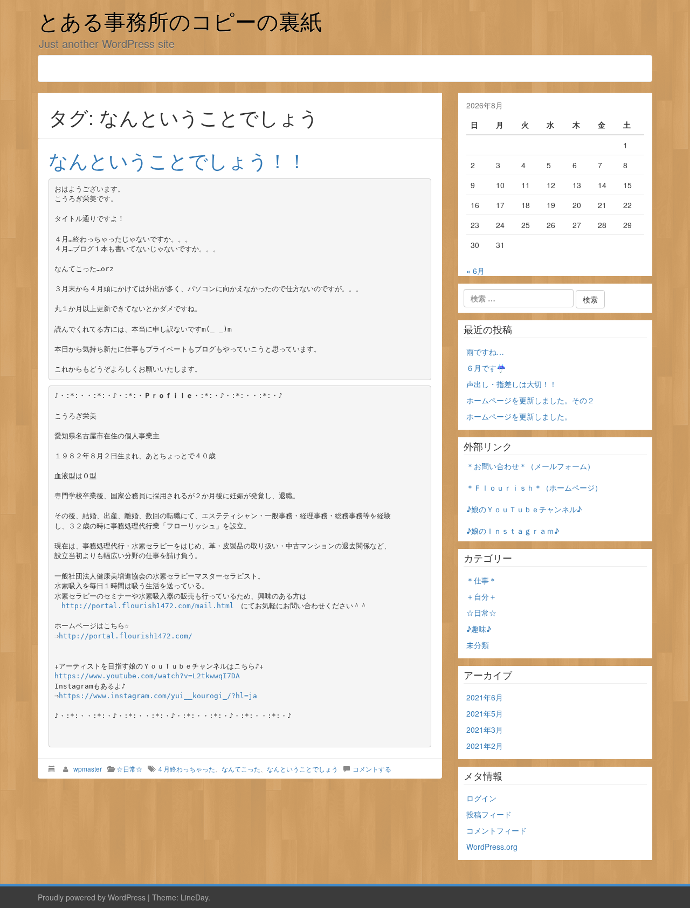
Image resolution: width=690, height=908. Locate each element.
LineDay (194, 897)
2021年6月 (484, 697)
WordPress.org (492, 846)
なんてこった (241, 768)
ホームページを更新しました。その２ (530, 400)
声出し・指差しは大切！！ (511, 384)
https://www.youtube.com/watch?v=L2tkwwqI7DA (147, 676)
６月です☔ (486, 367)
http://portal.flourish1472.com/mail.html (147, 606)
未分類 (477, 644)
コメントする (372, 768)
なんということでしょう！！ (178, 160)
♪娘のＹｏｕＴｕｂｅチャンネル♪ (524, 509)
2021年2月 (484, 745)
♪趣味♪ (478, 628)
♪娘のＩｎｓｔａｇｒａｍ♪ (512, 530)
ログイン (481, 798)
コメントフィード (496, 830)
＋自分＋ (481, 596)
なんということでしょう (302, 768)
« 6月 (475, 270)
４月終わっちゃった (186, 768)
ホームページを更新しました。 (519, 416)
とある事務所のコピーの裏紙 (180, 23)
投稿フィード (489, 814)
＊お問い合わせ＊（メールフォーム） (530, 465)
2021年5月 (484, 713)
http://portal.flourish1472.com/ (125, 636)
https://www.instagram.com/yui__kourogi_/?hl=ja (158, 696)
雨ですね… (485, 351)
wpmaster (87, 768)
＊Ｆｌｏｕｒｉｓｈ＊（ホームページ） (534, 487)
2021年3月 (484, 729)
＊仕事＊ (481, 580)
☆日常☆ (129, 768)
